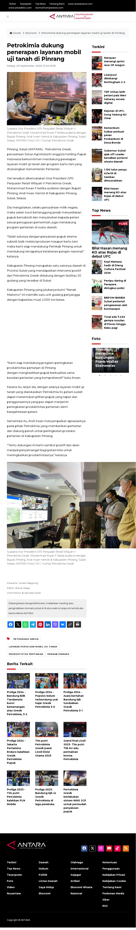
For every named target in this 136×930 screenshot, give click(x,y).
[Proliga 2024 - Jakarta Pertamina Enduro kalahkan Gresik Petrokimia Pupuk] (18, 729)
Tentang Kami (57, 3)
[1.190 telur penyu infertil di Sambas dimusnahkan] (97, 174)
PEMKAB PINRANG (58, 654)
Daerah (43, 862)
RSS (105, 905)
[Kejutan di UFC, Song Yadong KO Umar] (97, 116)
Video (11, 887)
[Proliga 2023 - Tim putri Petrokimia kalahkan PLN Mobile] (18, 778)
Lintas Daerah (48, 881)
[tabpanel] (110, 360)
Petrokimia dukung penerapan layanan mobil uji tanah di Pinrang (83, 33)
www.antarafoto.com (20, 7)
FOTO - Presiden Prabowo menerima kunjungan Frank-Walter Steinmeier (110, 355)
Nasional (76, 893)
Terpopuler (25, 3)
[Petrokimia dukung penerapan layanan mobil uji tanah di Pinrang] (110, 232)
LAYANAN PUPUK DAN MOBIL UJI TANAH (33, 646)
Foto (96, 339)
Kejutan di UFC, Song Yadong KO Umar (115, 114)
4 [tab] (115, 375)
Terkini (12, 3)
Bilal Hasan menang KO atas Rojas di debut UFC (109, 252)
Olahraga (77, 862)
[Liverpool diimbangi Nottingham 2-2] (97, 80)
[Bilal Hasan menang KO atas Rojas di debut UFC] (97, 193)
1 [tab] (100, 375)
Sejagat (76, 874)
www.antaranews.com (80, 3)
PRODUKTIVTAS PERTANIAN (26, 654)
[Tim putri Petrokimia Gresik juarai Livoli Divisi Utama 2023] (46, 729)
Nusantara (14, 893)
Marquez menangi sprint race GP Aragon (114, 61)
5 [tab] (121, 375)
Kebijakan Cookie (114, 881)
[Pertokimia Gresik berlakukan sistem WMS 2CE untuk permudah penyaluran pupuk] (74, 778)
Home (17, 33)
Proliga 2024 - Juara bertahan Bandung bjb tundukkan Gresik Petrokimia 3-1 (73, 701)
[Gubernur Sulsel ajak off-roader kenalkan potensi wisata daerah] (97, 155)
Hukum (43, 868)
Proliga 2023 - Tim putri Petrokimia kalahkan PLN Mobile (16, 797)
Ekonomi (31, 33)
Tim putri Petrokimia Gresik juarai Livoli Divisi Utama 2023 (43, 748)
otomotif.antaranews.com (49, 7)
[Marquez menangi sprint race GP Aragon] (97, 63)
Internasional (79, 868)
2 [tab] (105, 375)
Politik (43, 874)
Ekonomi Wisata (81, 887)
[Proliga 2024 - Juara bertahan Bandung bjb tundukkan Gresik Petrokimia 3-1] (74, 680)
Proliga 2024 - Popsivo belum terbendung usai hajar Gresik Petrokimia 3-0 (46, 699)
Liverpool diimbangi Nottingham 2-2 (114, 78)
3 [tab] (110, 375)
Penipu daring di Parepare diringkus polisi (115, 284)
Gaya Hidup (46, 887)
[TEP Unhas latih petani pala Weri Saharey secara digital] (97, 97)
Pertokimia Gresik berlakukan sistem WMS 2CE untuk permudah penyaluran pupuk (74, 800)
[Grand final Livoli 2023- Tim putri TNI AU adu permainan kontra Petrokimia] (74, 729)
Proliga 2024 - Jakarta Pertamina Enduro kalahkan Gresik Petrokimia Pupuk (18, 751)
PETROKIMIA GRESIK (26, 639)
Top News (40, 3)
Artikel (75, 881)
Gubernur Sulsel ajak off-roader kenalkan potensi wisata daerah (116, 156)
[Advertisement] (46, 331)
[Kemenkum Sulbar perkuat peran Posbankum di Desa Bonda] (97, 133)
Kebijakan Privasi (113, 874)
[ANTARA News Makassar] (71, 16)
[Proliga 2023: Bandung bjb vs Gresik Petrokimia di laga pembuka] (46, 778)
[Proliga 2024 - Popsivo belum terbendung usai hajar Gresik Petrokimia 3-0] (46, 680)
